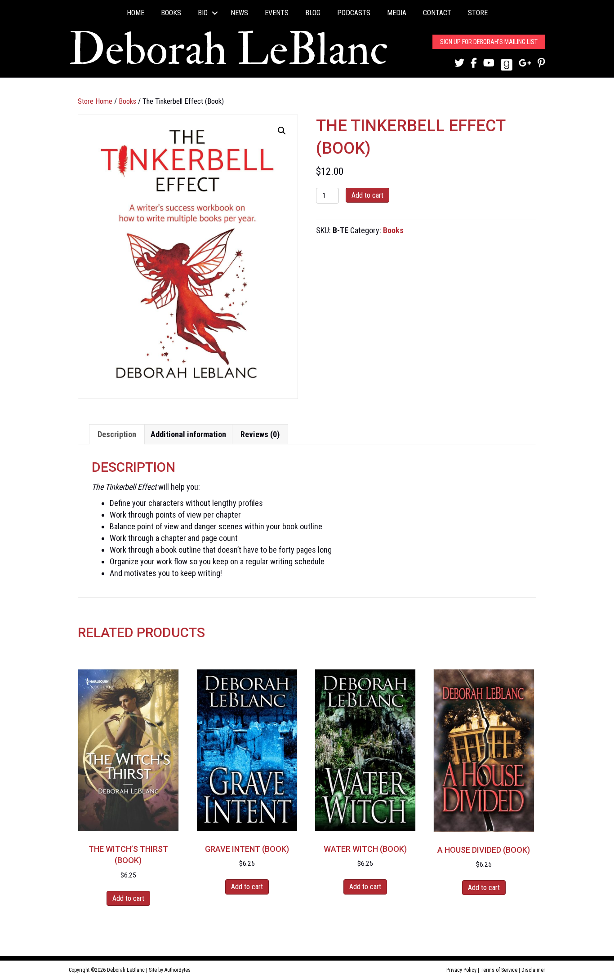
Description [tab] (117, 434)
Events (277, 13)
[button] (215, 13)
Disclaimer (533, 970)
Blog (312, 13)
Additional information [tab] (188, 434)
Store (478, 13)
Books (171, 13)
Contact (437, 13)
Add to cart (367, 195)
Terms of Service (499, 970)
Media (396, 13)
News (239, 13)
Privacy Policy (461, 970)
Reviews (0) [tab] (260, 434)
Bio (203, 13)
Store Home (95, 101)
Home (135, 13)
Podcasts (353, 13)
